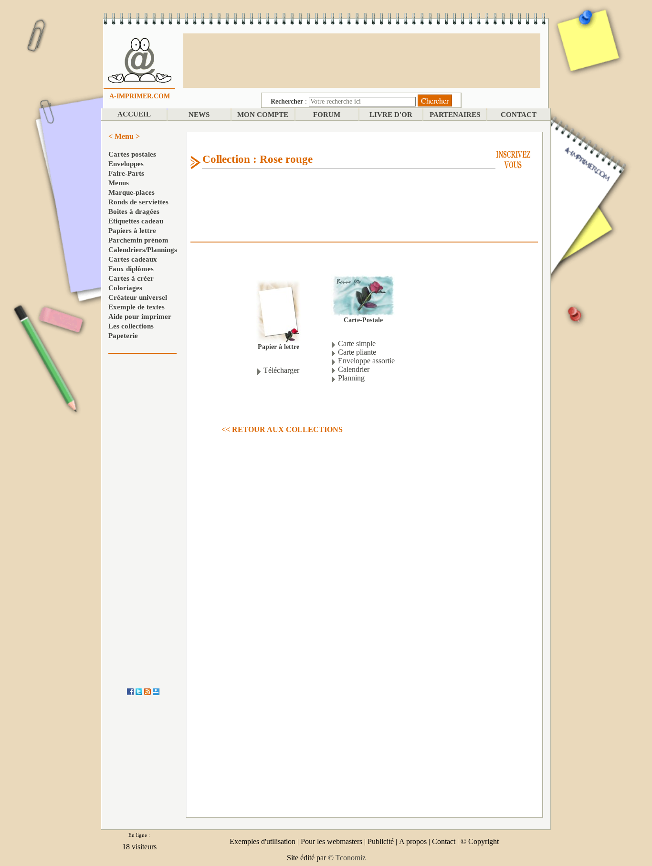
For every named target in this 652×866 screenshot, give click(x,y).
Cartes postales (132, 154)
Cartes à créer (131, 278)
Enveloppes (126, 164)
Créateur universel (137, 297)
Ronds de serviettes (138, 202)
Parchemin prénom (138, 240)
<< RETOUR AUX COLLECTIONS (282, 429)
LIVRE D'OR (390, 114)
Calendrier (353, 369)
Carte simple (357, 343)
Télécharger (281, 370)
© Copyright (480, 841)
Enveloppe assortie (366, 361)
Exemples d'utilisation (262, 841)
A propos (413, 841)
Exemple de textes (136, 307)
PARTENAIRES (455, 114)
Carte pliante (357, 352)
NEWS (199, 114)
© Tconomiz (347, 858)
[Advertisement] (362, 59)
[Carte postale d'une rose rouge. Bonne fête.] (363, 295)
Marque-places (131, 192)
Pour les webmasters (331, 841)
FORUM (326, 114)
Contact (443, 841)
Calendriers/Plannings (142, 249)
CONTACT (518, 114)
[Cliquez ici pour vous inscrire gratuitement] (513, 159)
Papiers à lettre (132, 230)
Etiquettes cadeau (135, 221)
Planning (351, 378)
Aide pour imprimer (139, 316)
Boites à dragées (133, 211)
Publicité (381, 841)
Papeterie (123, 335)
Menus (118, 183)
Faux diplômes (131, 269)
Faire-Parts (126, 173)
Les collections (131, 326)
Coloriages (125, 288)
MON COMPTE (262, 114)
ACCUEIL (134, 114)
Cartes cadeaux (132, 259)
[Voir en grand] (278, 311)
